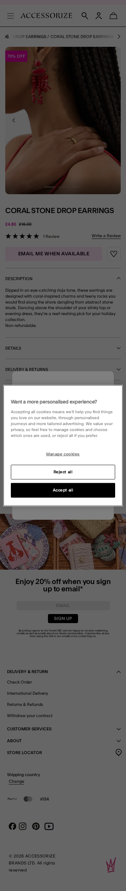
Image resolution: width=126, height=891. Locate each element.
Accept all (63, 490)
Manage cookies (63, 454)
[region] (63, 445)
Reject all (63, 472)
